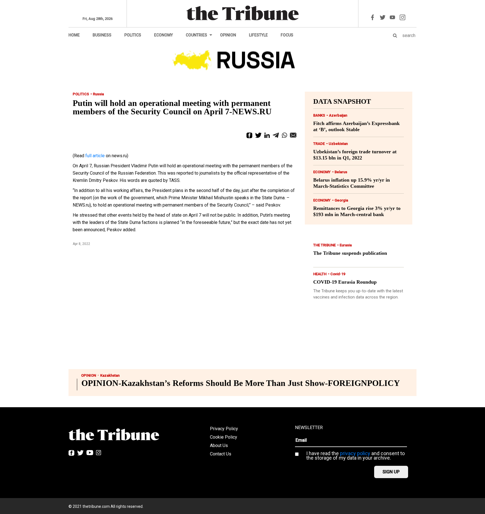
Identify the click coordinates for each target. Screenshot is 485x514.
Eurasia (346, 245)
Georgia (341, 200)
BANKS (319, 115)
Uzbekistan (338, 144)
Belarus (341, 172)
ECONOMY (163, 35)
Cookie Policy (223, 437)
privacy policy (355, 453)
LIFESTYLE (258, 35)
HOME (74, 35)
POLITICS (132, 35)
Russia (98, 94)
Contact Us (220, 454)
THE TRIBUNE (324, 245)
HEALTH (319, 274)
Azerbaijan (338, 115)
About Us (219, 445)
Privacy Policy (224, 428)
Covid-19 (337, 274)
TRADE (319, 144)
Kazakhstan (110, 375)
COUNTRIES (196, 35)
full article (95, 155)
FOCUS (287, 35)
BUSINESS (102, 35)
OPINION (228, 35)
